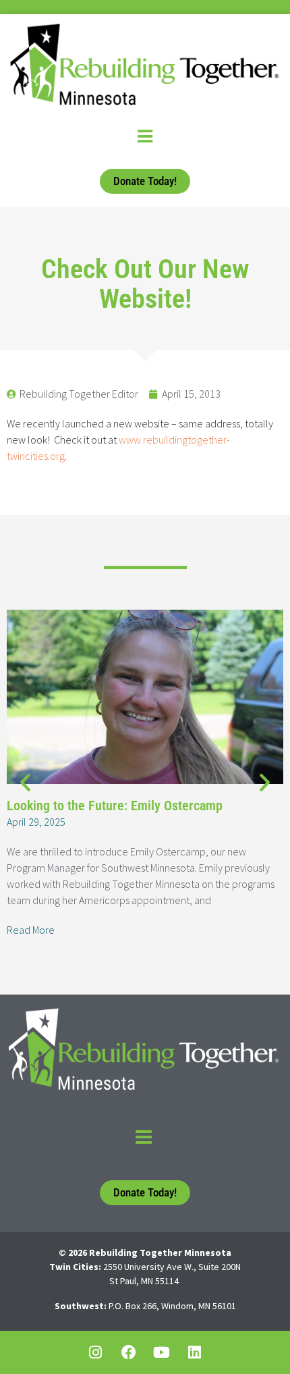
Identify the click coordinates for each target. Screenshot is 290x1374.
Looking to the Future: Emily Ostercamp (115, 805)
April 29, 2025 (36, 821)
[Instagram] (96, 1352)
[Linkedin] (195, 1352)
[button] (25, 782)
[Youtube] (162, 1352)
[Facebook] (129, 1352)
